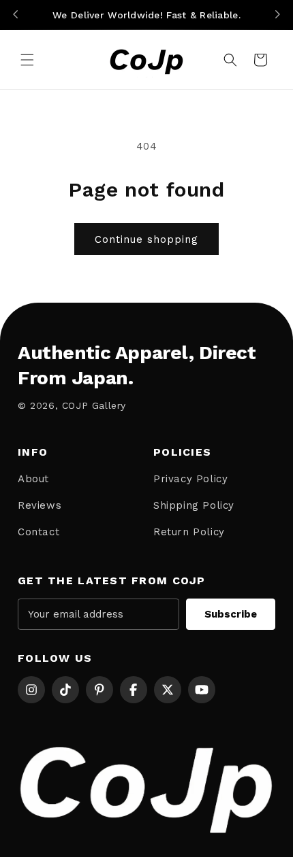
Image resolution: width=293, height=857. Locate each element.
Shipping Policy (193, 505)
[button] (27, 60)
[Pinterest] (99, 689)
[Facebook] (133, 689)
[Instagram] (31, 689)
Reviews (39, 505)
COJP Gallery (94, 405)
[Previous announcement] (16, 15)
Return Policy (189, 532)
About (33, 479)
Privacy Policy (190, 479)
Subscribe (230, 614)
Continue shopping (146, 239)
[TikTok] (65, 689)
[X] (167, 689)
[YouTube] (201, 689)
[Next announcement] (277, 15)
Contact (38, 532)
